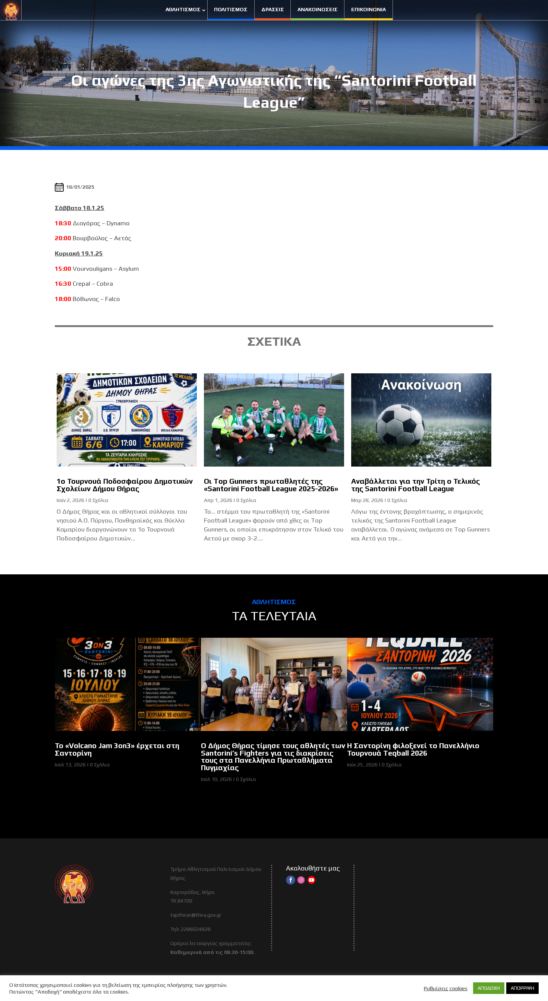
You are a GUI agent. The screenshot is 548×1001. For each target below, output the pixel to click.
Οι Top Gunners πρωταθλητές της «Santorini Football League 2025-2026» (271, 485)
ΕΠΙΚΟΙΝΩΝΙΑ (368, 9)
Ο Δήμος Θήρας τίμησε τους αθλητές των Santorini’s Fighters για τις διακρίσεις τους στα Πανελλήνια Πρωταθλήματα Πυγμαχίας (273, 756)
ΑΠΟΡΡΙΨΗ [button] (522, 988)
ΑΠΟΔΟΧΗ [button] (489, 988)
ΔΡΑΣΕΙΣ (272, 9)
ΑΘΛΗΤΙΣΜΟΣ (183, 9)
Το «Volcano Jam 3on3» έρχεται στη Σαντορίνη (117, 749)
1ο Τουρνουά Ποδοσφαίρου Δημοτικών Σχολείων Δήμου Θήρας (125, 485)
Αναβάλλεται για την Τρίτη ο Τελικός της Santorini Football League (415, 485)
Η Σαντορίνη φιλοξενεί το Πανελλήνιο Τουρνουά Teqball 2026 (413, 749)
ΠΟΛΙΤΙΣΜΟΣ (231, 9)
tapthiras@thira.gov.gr (195, 915)
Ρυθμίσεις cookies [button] (445, 988)
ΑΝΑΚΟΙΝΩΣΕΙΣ (317, 9)
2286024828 (196, 929)
